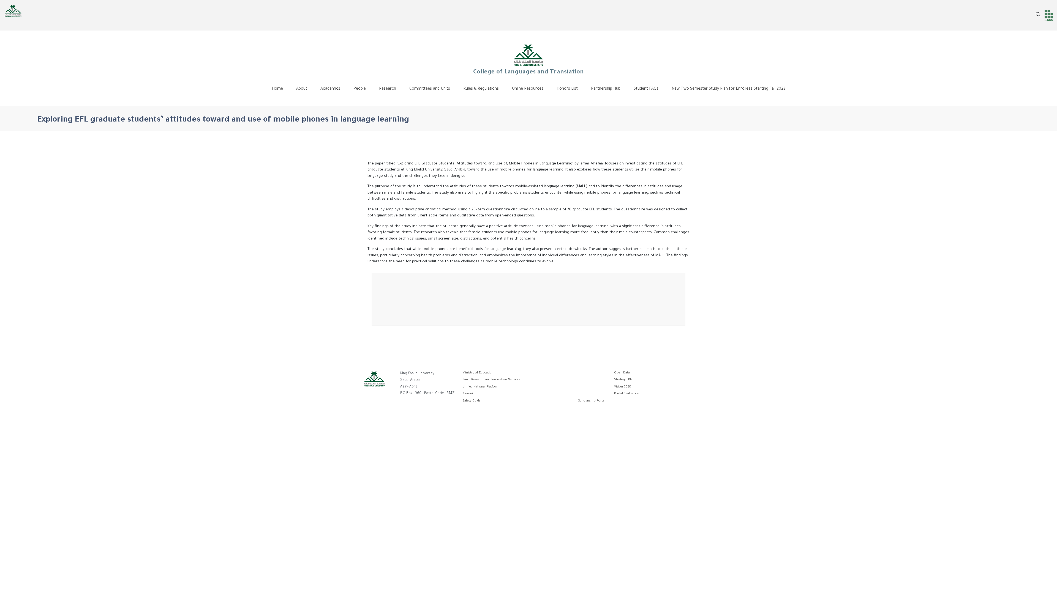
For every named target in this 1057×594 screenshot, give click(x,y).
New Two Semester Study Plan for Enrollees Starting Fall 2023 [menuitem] (728, 89)
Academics (330, 89)
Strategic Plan (624, 380)
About (301, 89)
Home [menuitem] (277, 89)
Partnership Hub (605, 89)
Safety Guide (471, 401)
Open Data (622, 373)
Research (387, 89)
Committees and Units (429, 89)
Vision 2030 (622, 387)
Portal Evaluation (626, 394)
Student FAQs (646, 89)
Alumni (467, 394)
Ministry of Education (478, 373)
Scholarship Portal (591, 401)
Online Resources (527, 89)
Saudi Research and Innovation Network (491, 380)
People (359, 89)
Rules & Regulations (481, 89)
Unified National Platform (480, 387)
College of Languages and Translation (528, 72)
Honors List (567, 89)
